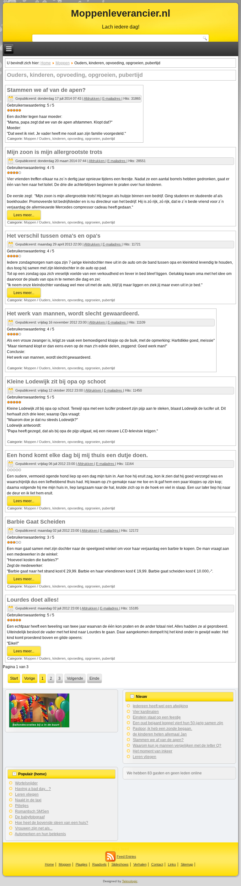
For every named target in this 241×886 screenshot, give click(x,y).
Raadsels (99, 864)
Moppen (63, 63)
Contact (157, 864)
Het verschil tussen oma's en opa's (53, 236)
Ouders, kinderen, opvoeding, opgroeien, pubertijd (77, 138)
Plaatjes (82, 864)
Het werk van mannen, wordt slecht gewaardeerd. (73, 313)
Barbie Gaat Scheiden (36, 522)
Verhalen (140, 864)
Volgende (75, 678)
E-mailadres (111, 98)
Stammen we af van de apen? (46, 90)
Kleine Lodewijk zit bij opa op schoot (56, 381)
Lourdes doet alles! (33, 600)
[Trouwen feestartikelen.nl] (39, 726)
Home (45, 63)
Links (172, 864)
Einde (94, 678)
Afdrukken (92, 98)
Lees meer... (23, 215)
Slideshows (120, 864)
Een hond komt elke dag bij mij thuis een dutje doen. (77, 455)
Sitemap (187, 864)
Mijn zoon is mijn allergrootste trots (54, 152)
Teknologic (129, 881)
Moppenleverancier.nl (120, 13)
